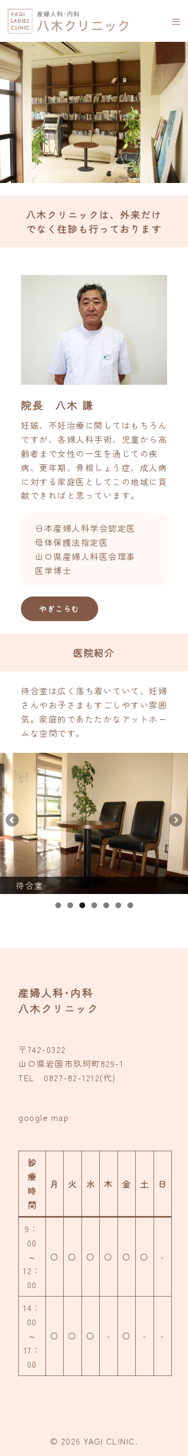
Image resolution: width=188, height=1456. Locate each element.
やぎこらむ (59, 608)
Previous (13, 821)
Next (175, 821)
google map (43, 1117)
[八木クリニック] (69, 19)
